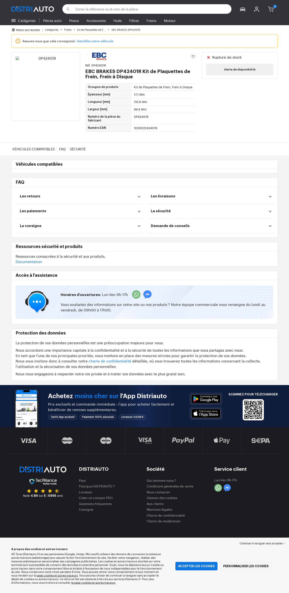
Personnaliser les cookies (246, 566)
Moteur (170, 20)
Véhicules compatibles (33, 149)
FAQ (62, 149)
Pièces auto (52, 20)
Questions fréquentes (95, 503)
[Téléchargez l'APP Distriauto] (205, 399)
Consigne (86, 509)
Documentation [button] (29, 261)
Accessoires (96, 20)
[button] (243, 9)
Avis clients (155, 503)
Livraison (85, 492)
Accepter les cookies (196, 566)
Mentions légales (159, 509)
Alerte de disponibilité (239, 69)
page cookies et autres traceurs (57, 575)
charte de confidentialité (110, 360)
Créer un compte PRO (96, 497)
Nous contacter (158, 492)
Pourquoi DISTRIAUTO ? (97, 486)
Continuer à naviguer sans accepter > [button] (262, 543)
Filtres (134, 20)
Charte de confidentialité (166, 515)
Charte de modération (163, 521)
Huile (117, 20)
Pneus (74, 20)
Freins (151, 20)
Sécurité (78, 149)
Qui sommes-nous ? (161, 480)
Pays (82, 480)
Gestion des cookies (162, 497)
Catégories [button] (27, 20)
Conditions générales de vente (170, 486)
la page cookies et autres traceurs (93, 582)
